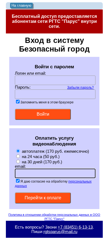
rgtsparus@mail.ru (60, 231)
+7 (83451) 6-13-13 (75, 227)
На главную (21, 5)
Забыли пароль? (80, 87)
